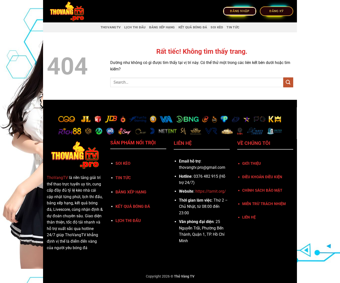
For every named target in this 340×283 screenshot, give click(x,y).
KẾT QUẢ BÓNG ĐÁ (192, 27)
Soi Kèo (217, 27)
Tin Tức (233, 27)
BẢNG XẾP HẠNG (162, 27)
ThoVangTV (57, 177)
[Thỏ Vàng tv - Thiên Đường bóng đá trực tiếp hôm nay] (72, 11)
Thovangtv (111, 27)
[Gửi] (288, 82)
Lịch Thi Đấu (135, 27)
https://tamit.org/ (210, 191)
